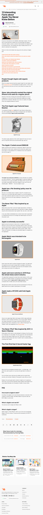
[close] (42, 2)
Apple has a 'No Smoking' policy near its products (12, 62)
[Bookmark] (31, 425)
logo (12, 110)
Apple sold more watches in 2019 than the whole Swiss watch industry (16, 68)
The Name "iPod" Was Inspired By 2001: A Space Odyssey (13, 71)
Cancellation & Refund (6, 511)
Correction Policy (5, 513)
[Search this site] (35, 6)
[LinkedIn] (6, 495)
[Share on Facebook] (10, 425)
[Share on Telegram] (17, 425)
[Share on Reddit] (20, 425)
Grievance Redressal (26, 509)
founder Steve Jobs (8, 84)
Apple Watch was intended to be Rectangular (11, 66)
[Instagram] (8, 495)
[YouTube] (9, 495)
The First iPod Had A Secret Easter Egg (10, 72)
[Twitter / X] (2, 495)
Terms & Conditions (5, 505)
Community (24, 497)
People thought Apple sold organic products (10, 54)
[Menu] (38, 6)
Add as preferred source (14, 26)
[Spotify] (11, 495)
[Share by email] (24, 425)
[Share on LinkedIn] (13, 425)
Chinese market (21, 324)
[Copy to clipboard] (28, 425)
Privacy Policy (4, 503)
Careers (23, 494)
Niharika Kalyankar (9, 22)
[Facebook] (4, 495)
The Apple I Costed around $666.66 (9, 60)
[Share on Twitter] (6, 425)
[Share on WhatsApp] (3, 425)
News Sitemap (24, 507)
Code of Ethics (25, 503)
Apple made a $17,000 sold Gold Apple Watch (11, 69)
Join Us (5, 26)
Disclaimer (3, 509)
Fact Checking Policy (26, 505)
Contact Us (24, 492)
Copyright (3, 507)
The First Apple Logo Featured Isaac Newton (11, 59)
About (23, 490)
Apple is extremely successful (7, 65)
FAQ (2, 74)
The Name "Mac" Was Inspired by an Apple (10, 63)
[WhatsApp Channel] (13, 495)
